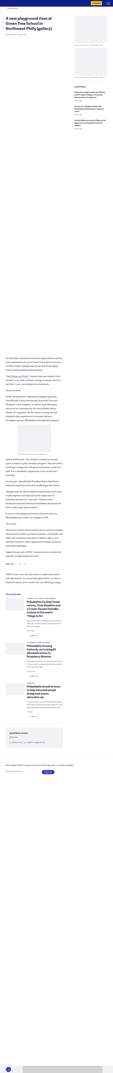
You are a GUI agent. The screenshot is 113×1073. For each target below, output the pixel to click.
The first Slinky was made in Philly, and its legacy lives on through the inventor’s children (90, 123)
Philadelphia (12, 8)
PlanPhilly (32, 643)
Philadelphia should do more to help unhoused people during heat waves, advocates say (43, 692)
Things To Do (33, 598)
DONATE (97, 3)
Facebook (15, 563)
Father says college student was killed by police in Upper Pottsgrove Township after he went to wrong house (89, 94)
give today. (56, 582)
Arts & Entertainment (47, 598)
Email (24, 563)
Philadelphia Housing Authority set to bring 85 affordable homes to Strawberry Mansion (41, 651)
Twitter (20, 563)
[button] (8, 1069)
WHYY (8, 3)
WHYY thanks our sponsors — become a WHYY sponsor (32, 454)
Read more (13, 737)
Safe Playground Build (17, 376)
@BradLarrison (17, 742)
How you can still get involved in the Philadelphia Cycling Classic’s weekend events (89, 109)
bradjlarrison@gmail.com (35, 742)
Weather (31, 683)
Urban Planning (44, 643)
